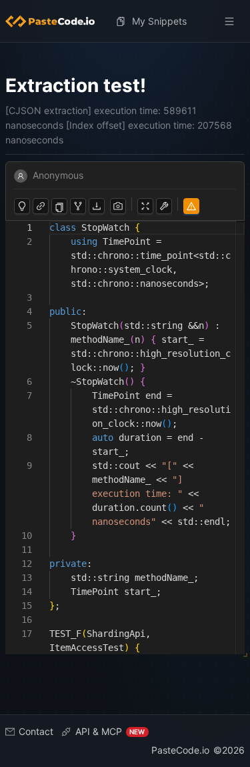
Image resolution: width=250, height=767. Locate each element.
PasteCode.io (180, 750)
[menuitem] (55, 21)
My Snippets (159, 21)
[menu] (125, 21)
